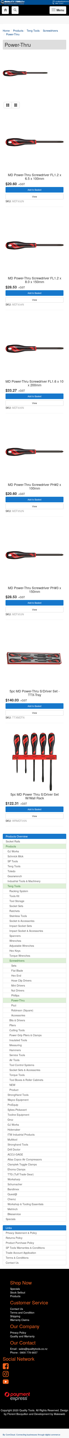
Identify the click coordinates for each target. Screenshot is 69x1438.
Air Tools (14, 1060)
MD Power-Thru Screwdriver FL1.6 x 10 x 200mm (34, 383)
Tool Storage (16, 901)
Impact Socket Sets (20, 926)
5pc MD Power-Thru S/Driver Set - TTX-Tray (35, 693)
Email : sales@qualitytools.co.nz (28, 1349)
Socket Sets (16, 906)
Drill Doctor (14, 1149)
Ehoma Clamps (16, 1169)
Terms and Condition (22, 1312)
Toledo (11, 871)
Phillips (15, 995)
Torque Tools (17, 1075)
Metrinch (13, 1209)
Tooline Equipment (18, 1114)
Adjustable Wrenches (21, 946)
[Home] (5, 10)
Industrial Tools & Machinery (24, 881)
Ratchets (14, 911)
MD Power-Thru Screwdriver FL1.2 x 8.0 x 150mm (34, 280)
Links (9, 1228)
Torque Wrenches (19, 955)
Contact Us (12, 1262)
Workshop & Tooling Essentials (25, 1204)
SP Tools (13, 861)
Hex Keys (14, 950)
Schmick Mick (15, 856)
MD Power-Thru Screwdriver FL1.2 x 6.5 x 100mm (34, 176)
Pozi (13, 1005)
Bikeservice (14, 1214)
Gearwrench (15, 876)
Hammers (15, 1050)
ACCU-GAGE (15, 1154)
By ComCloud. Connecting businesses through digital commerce (31, 1434)
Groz (10, 1119)
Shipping (15, 1316)
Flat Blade (17, 970)
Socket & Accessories (21, 921)
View (34, 196)
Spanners (15, 936)
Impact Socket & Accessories (26, 931)
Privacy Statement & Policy (21, 1233)
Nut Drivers (17, 990)
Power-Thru (18, 1000)
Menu (59, 11)
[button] (8, 105)
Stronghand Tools (18, 1144)
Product (13, 1090)
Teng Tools (14, 866)
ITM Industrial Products (21, 1134)
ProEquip (13, 1105)
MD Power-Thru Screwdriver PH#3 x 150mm (34, 589)
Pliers (12, 1025)
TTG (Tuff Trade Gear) (21, 1174)
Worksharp (14, 1179)
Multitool (12, 1139)
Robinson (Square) (22, 1010)
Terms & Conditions (17, 1257)
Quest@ (12, 1194)
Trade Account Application (21, 1252)
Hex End (16, 975)
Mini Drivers (18, 985)
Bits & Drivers (17, 1020)
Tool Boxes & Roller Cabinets (26, 1080)
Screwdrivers (16, 960)
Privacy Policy (18, 1332)
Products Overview (17, 836)
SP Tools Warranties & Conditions (25, 1248)
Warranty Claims (19, 1320)
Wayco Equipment (18, 1100)
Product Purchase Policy (20, 1243)
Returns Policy (14, 1238)
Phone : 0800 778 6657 (24, 1352)
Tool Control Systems (21, 1065)
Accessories (18, 1015)
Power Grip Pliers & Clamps (25, 1035)
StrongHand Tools (18, 1095)
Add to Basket (34, 189)
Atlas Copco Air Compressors (25, 1159)
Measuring (15, 1045)
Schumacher (15, 1184)
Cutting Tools (17, 1030)
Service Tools (17, 1055)
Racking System (18, 891)
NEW (12, 1085)
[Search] (15, 10)
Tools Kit (14, 896)
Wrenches (15, 941)
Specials (10, 1219)
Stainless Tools (18, 916)
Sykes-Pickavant (17, 1109)
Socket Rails (13, 841)
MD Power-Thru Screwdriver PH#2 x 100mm (34, 486)
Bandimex (13, 1189)
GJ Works (13, 851)
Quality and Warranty (22, 1336)
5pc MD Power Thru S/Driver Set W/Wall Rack (34, 796)
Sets (13, 965)
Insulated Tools (18, 1040)
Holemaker (14, 1129)
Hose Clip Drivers (21, 980)
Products (11, 846)
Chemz (12, 1199)
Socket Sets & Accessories (24, 1070)
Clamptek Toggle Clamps (22, 1164)
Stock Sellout (17, 1292)
